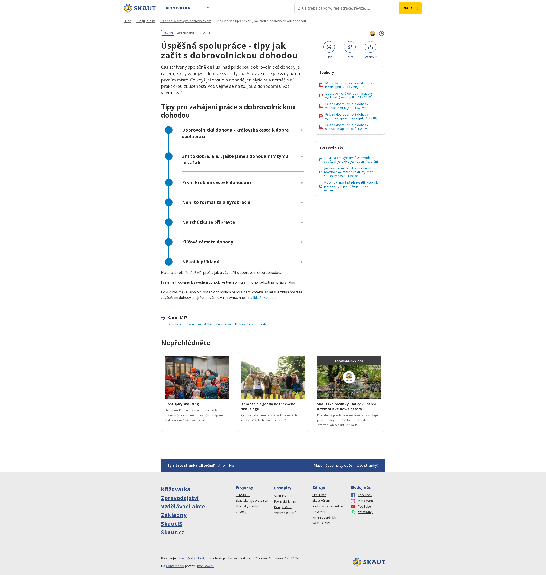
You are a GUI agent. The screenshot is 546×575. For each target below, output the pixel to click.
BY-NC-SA (292, 558)
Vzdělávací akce (183, 506)
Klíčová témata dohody (207, 242)
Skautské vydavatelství (252, 501)
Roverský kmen (285, 501)
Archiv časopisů (285, 513)
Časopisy (283, 487)
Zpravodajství (180, 497)
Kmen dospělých (324, 517)
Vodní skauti (321, 523)
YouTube (364, 506)
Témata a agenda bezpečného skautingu (268, 406)
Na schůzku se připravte (208, 222)
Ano (221, 465)
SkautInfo (319, 495)
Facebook (365, 495)
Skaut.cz (172, 532)
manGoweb (205, 566)
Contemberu (175, 566)
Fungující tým (145, 21)
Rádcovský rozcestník (328, 506)
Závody (241, 512)
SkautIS (171, 523)
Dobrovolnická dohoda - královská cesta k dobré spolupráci (235, 133)
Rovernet (319, 512)
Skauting (280, 496)
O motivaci (174, 324)
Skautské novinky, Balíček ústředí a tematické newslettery (347, 406)
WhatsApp (365, 512)
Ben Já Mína (283, 507)
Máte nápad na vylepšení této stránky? (346, 465)
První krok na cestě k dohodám (216, 182)
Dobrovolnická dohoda (251, 324)
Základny (174, 515)
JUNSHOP (243, 495)
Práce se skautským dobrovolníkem (185, 21)
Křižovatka (178, 7)
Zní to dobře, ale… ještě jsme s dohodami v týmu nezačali (235, 159)
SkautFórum (321, 501)
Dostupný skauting (182, 404)
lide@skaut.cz (263, 297)
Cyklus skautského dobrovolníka (209, 324)
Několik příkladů (200, 262)
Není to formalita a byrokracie (216, 202)
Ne (231, 465)
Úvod (127, 21)
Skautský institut (247, 506)
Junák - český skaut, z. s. (194, 558)
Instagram (365, 501)
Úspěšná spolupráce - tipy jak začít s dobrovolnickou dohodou (261, 21)
